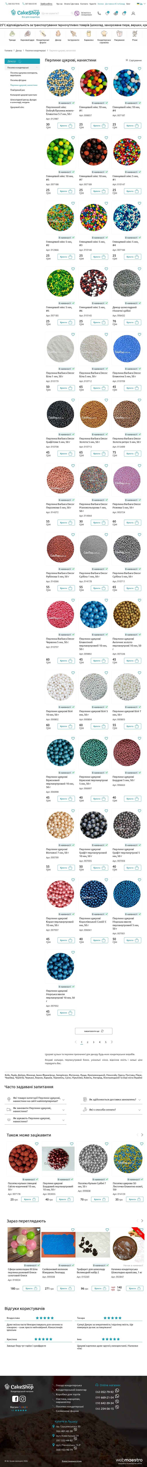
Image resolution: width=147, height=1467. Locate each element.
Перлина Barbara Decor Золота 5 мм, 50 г (93, 440)
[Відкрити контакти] (99, 13)
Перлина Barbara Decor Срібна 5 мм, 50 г (127, 574)
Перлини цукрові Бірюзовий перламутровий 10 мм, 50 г (60, 781)
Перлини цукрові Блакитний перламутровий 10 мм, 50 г (93, 643)
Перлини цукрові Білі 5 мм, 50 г (93, 713)
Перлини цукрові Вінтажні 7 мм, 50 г (57, 851)
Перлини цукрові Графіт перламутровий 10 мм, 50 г (93, 852)
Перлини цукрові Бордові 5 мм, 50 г (124, 778)
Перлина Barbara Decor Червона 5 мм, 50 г (60, 640)
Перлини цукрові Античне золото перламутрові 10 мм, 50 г (127, 643)
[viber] (117, 1402)
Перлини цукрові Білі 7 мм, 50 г (127, 713)
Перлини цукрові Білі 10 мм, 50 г (59, 713)
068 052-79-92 (14, 4)
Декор (19, 50)
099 (104, 1397)
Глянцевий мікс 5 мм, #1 (125, 177)
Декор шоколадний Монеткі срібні (125, 309)
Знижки (101, 4)
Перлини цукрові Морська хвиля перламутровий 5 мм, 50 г (126, 923)
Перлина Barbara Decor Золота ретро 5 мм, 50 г (127, 440)
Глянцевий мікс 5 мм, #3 (92, 243)
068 (104, 1391)
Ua (141, 4)
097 (64, 1440)
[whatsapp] (117, 1390)
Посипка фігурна (18, 80)
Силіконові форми (67, 1410)
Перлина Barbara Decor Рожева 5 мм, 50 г (127, 505)
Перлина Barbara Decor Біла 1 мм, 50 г (60, 374)
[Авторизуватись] (133, 13)
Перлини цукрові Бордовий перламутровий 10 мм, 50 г (58, 1186)
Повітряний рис (17, 90)
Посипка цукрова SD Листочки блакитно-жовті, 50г (128, 1186)
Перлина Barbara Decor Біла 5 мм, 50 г (93, 374)
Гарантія (92, 4)
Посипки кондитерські (35, 50)
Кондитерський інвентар (71, 1389)
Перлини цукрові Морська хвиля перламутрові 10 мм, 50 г (60, 995)
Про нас (59, 4)
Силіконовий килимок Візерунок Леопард (55, 1270)
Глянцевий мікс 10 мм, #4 (126, 108)
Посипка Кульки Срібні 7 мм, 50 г (92, 1185)
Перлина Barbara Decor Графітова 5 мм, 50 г (60, 440)
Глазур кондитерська (69, 1385)
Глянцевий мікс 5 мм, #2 (59, 243)
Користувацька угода (72, 1461)
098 (104, 1403)
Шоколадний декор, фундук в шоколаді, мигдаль (23, 100)
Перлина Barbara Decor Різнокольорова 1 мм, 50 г (93, 507)
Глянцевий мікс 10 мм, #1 (93, 108)
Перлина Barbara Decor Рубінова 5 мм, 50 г (60, 574)
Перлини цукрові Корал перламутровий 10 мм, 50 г (60, 921)
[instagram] (23, 1399)
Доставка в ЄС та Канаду (115, 4)
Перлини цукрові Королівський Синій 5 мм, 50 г (92, 921)
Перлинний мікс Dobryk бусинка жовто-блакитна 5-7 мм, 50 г (60, 110)
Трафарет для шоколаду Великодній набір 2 (91, 1270)
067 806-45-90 (31, 4)
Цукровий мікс (17, 107)
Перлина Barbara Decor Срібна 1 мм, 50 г (93, 574)
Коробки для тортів (68, 1394)
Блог (128, 4)
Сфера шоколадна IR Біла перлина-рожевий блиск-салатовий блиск (22, 1272)
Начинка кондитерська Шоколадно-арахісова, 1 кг (126, 1270)
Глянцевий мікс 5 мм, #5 (59, 309)
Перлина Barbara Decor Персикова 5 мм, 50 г (60, 505)
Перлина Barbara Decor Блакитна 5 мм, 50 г (127, 374)
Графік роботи (46, 3)
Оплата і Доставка (71, 4)
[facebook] (15, 1399)
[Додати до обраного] (73, 69)
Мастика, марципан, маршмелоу (68, 1400)
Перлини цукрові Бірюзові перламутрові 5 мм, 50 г (93, 780)
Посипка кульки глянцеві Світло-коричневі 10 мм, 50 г (22, 1186)
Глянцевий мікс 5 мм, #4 (125, 243)
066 (104, 1408)
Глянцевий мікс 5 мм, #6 (92, 309)
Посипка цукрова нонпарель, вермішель (23, 73)
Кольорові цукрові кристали (23, 94)
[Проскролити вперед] (142, 1135)
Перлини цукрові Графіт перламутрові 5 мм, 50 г (126, 852)
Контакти (84, 4)
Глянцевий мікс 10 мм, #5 (59, 177)
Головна (8, 50)
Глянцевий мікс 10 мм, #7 (93, 177)
